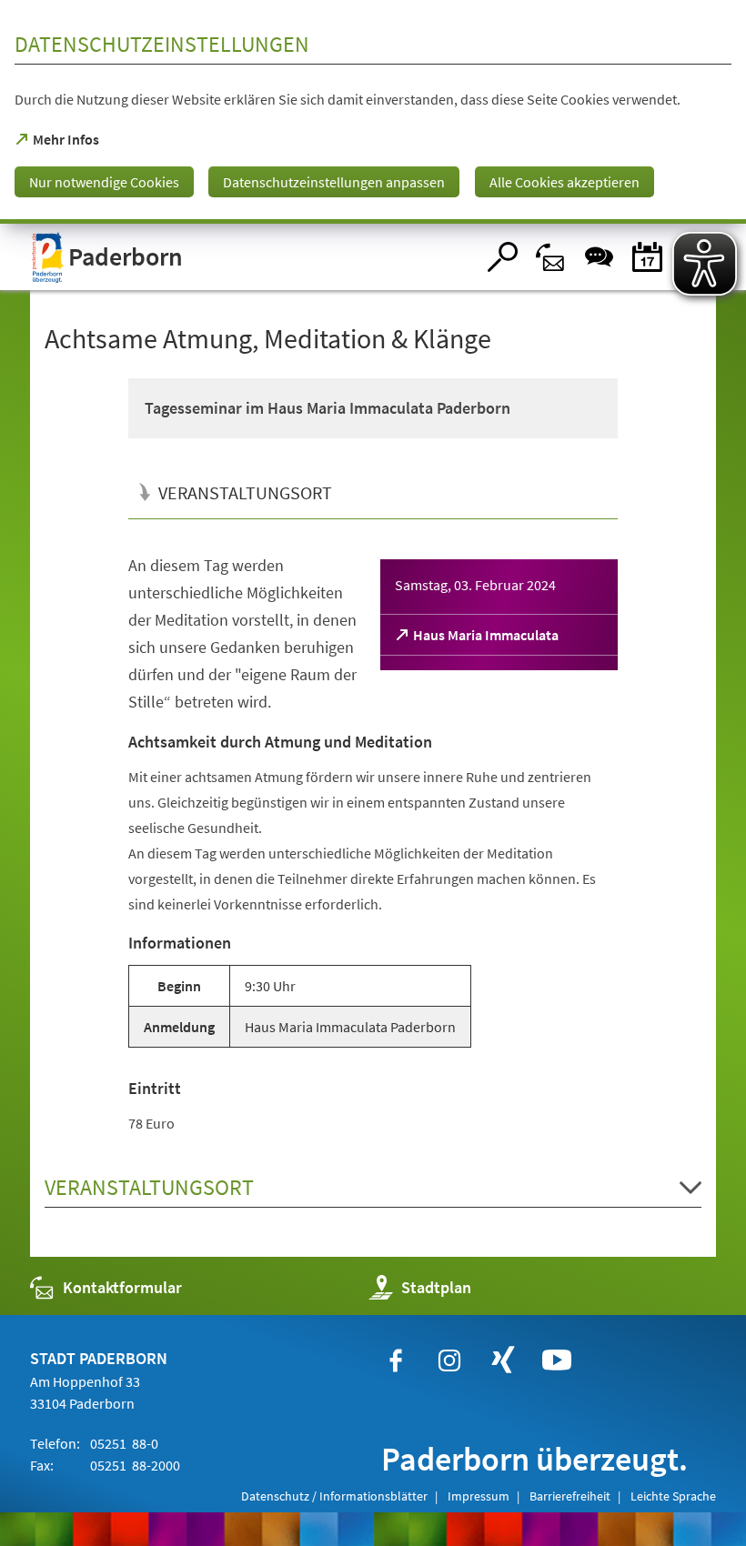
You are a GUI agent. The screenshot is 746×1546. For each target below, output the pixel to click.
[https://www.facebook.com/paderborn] (395, 1360)
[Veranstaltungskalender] (647, 256)
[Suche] (502, 256)
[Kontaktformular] (550, 256)
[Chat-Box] (599, 256)
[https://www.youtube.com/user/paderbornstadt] (556, 1360)
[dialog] (373, 112)
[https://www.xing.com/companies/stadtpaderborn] (503, 1360)
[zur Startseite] (252, 257)
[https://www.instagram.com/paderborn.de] (449, 1360)
